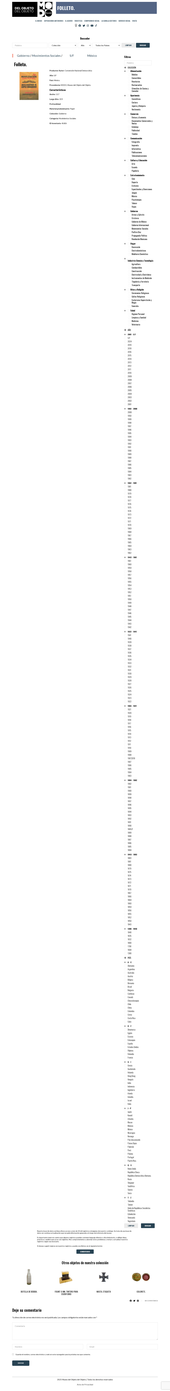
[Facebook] (80, 25)
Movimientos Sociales (46, 55)
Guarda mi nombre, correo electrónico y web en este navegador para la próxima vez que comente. (52, 1354)
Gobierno (23, 55)
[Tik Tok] (96, 25)
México (92, 55)
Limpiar (128, 45)
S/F (72, 55)
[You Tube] (92, 25)
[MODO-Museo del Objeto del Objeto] (32, 9)
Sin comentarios (151, 1301)
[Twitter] (84, 25)
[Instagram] (88, 25)
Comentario (85, 1251)
